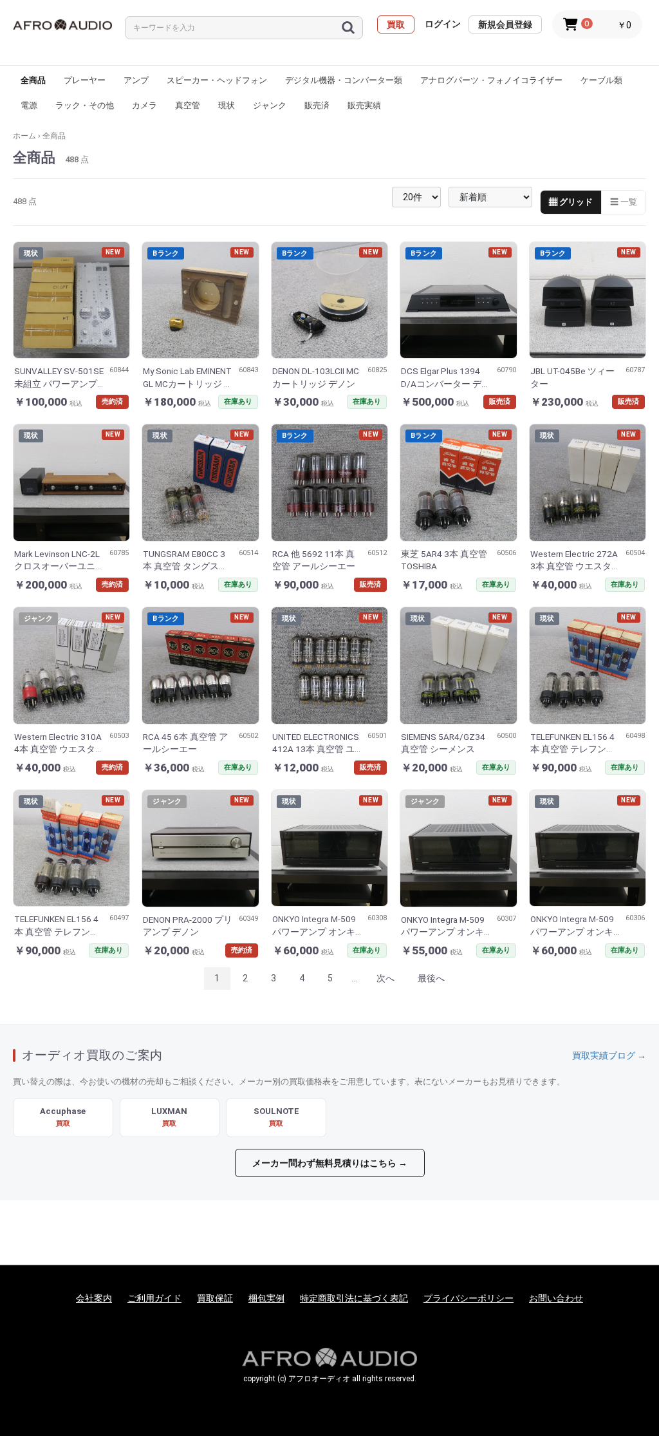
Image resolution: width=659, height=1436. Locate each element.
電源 (29, 105)
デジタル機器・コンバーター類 (343, 80)
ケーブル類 (601, 80)
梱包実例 (266, 1298)
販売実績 (364, 105)
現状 (226, 105)
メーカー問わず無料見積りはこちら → (329, 1163)
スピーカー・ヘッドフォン (217, 80)
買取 (396, 24)
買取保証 (215, 1298)
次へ (385, 978)
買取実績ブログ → (609, 1055)
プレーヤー (85, 80)
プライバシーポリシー (468, 1298)
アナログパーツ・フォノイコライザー (491, 80)
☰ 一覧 (623, 202)
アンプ (136, 80)
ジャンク (269, 105)
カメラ (144, 105)
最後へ (431, 978)
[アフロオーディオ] (62, 24)
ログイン (443, 24)
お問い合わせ (556, 1298)
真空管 (187, 105)
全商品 (33, 80)
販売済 (317, 105)
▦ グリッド (571, 202)
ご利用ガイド (154, 1298)
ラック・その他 (84, 105)
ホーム (24, 135)
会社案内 (94, 1298)
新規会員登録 (505, 24)
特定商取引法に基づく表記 (354, 1298)
